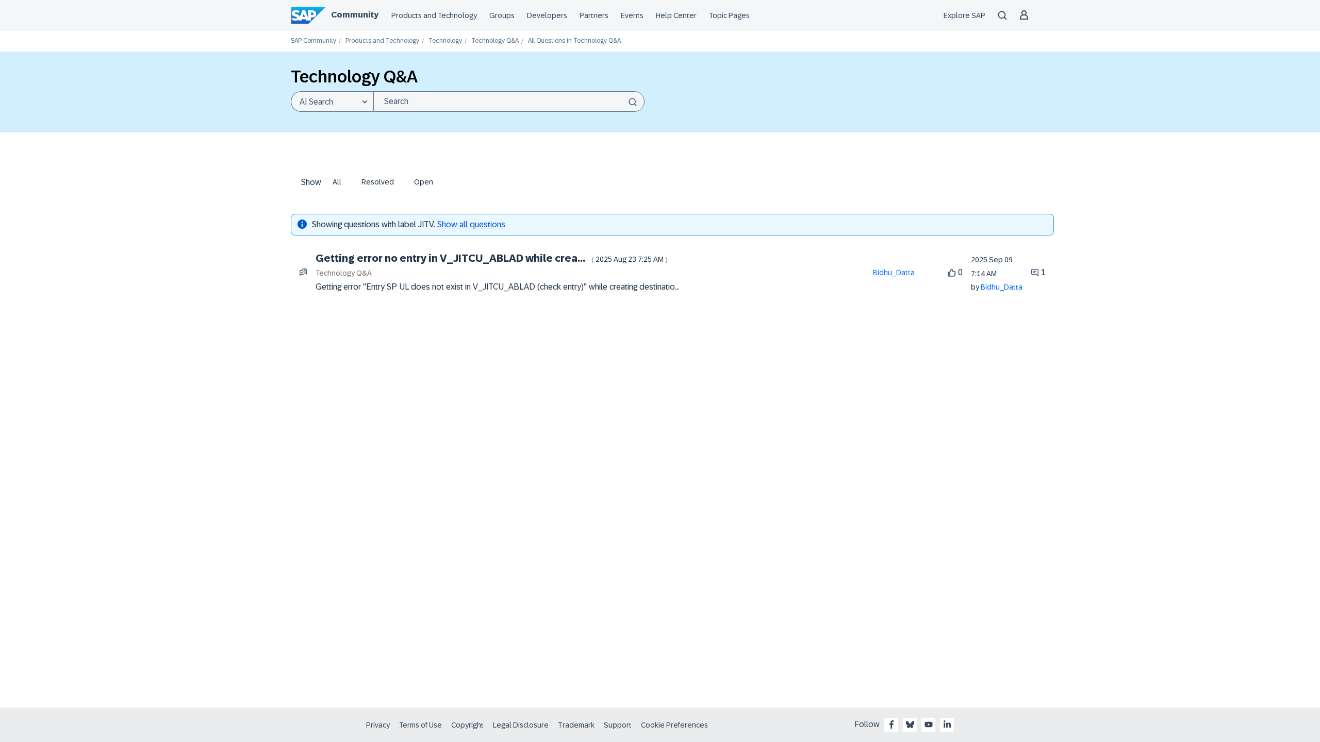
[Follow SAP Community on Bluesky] (910, 724)
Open (423, 182)
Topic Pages (729, 15)
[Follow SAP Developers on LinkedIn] (947, 724)
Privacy (378, 725)
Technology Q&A (495, 41)
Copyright (467, 725)
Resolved (377, 182)
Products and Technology (434, 15)
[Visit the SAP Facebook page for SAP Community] (891, 724)
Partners (594, 15)
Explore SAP (964, 15)
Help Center (676, 15)
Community (354, 14)
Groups (502, 15)
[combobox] (509, 101)
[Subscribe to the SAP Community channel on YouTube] (929, 724)
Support (618, 725)
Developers (547, 15)
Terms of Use (420, 725)
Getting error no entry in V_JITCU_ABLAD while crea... (492, 258)
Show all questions (471, 224)
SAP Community (313, 41)
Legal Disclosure (521, 725)
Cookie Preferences (674, 725)
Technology (445, 41)
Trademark (576, 725)
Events (632, 15)
